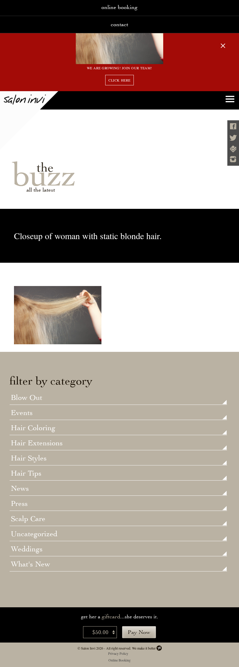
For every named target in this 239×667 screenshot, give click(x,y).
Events (22, 413)
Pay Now (139, 632)
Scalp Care (28, 519)
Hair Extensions (37, 443)
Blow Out (26, 398)
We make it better (144, 648)
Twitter (233, 138)
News (20, 489)
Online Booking (119, 660)
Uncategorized (34, 534)
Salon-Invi (29, 120)
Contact (119, 24)
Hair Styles (29, 458)
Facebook (233, 126)
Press (19, 504)
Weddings (27, 549)
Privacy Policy (118, 653)
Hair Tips (26, 474)
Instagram (233, 159)
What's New (30, 564)
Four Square (233, 149)
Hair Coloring (33, 428)
